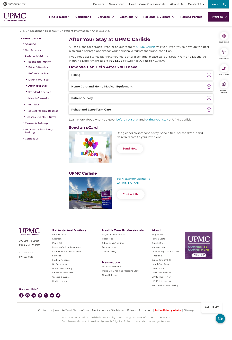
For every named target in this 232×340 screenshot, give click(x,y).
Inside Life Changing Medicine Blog (120, 270)
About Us (176, 4)
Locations (57, 238)
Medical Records (60, 260)
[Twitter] (46, 295)
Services (56, 255)
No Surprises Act (61, 264)
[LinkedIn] (33, 295)
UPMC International (162, 281)
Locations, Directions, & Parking (39, 131)
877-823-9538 (16, 4)
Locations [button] (127, 16)
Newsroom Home (111, 266)
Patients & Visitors (36, 56)
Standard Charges (39, 92)
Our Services (33, 50)
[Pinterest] (40, 295)
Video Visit (224, 74)
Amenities (33, 104)
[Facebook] (21, 295)
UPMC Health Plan (161, 277)
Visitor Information (38, 98)
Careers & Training (36, 123)
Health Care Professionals (147, 4)
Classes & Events (61, 277)
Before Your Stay (38, 73)
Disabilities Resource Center (67, 251)
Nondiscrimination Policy (165, 285)
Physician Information (113, 234)
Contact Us (196, 4)
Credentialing (109, 251)
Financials (157, 255)
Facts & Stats (158, 238)
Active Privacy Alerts (168, 310)
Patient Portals (191, 16)
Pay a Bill (57, 243)
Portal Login (224, 91)
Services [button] (104, 16)
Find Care (224, 42)
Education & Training (113, 243)
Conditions (83, 16)
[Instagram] (27, 295)
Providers (224, 58)
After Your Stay (37, 85)
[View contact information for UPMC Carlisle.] (90, 193)
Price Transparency (62, 268)
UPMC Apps (158, 268)
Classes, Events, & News (41, 116)
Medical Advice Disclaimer (108, 310)
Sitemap (189, 310)
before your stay (127, 119)
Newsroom (116, 4)
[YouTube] (52, 295)
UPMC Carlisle (32, 38)
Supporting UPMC (161, 260)
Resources (107, 238)
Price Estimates (38, 67)
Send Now (130, 148)
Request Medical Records (42, 110)
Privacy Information (139, 310)
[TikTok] (58, 295)
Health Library (59, 281)
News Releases (110, 275)
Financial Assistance (62, 272)
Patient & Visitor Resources (66, 247)
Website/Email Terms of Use (72, 310)
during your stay (156, 119)
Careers (98, 4)
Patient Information (39, 61)
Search (215, 4)
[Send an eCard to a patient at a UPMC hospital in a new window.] (90, 147)
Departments (109, 247)
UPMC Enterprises (161, 272)
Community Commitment (166, 251)
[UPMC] (14, 17)
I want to (217, 16)
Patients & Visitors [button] (157, 16)
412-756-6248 (26, 252)
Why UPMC (158, 234)
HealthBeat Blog (160, 264)
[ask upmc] (220, 318)
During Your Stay (38, 79)
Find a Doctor (59, 16)
